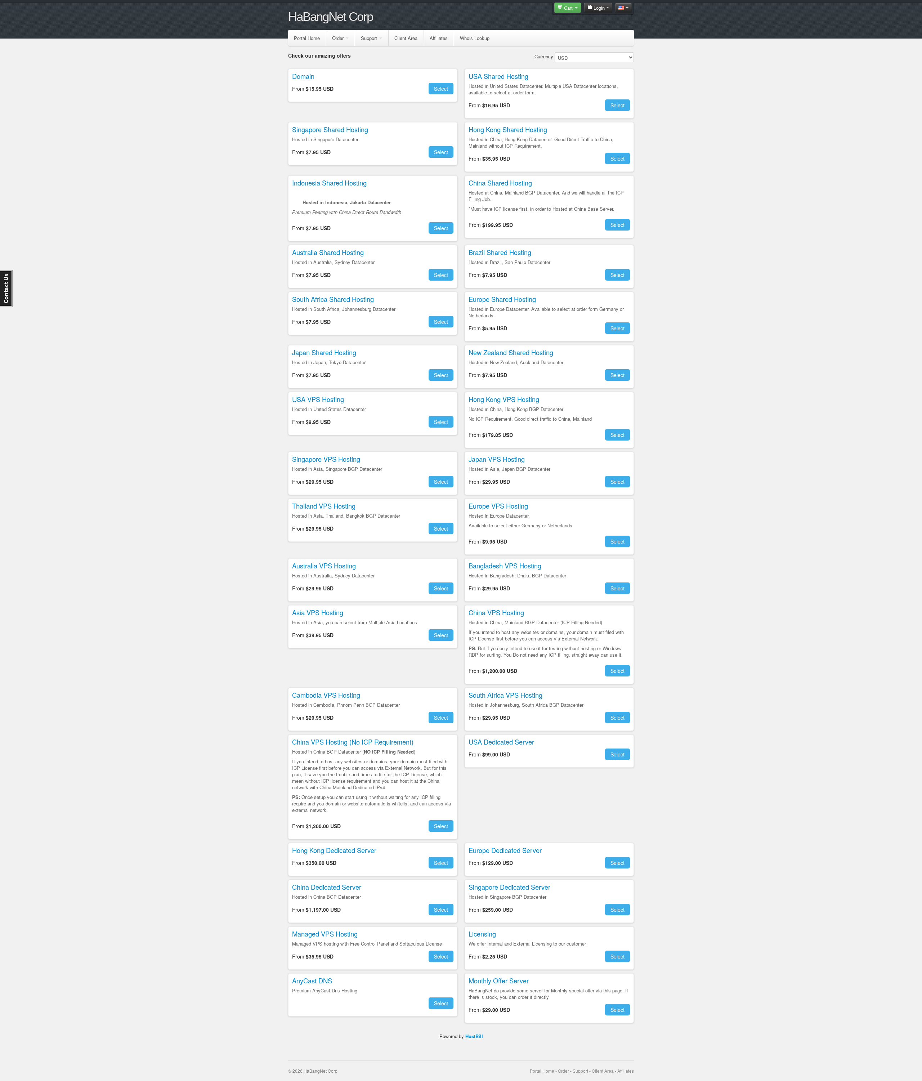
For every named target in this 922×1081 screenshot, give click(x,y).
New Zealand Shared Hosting (511, 352)
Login (599, 7)
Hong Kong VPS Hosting (504, 399)
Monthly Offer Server (499, 980)
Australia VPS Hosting (324, 565)
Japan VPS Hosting (497, 459)
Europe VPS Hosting (498, 505)
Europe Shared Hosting (502, 299)
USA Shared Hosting (498, 76)
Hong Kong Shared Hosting (508, 129)
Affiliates (439, 38)
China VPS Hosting (496, 612)
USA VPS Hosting (318, 399)
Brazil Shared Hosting (500, 252)
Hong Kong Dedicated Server (334, 850)
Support (369, 38)
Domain (303, 76)
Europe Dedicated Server (505, 850)
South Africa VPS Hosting (505, 695)
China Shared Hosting (500, 182)
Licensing (482, 933)
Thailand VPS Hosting (323, 505)
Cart (568, 7)
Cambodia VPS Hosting (326, 695)
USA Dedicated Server (501, 741)
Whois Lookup (474, 38)
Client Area (405, 38)
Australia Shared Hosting (328, 252)
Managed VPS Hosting (325, 933)
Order (338, 38)
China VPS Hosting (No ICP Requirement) (352, 741)
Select (441, 88)
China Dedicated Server (326, 887)
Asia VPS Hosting (317, 612)
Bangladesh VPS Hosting (505, 565)
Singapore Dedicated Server (509, 887)
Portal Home (307, 38)
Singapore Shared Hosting (330, 129)
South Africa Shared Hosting (333, 299)
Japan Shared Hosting (324, 352)
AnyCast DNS (312, 980)
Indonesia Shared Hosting (329, 182)
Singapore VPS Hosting (326, 459)
